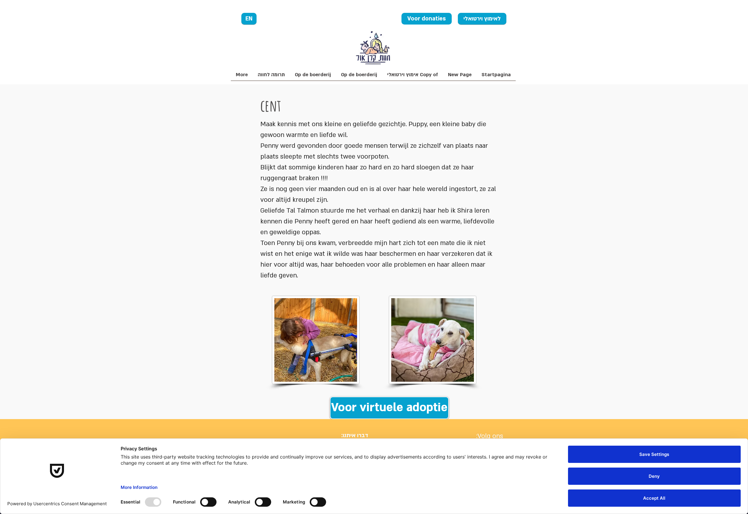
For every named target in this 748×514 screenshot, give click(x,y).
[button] (271, 76)
